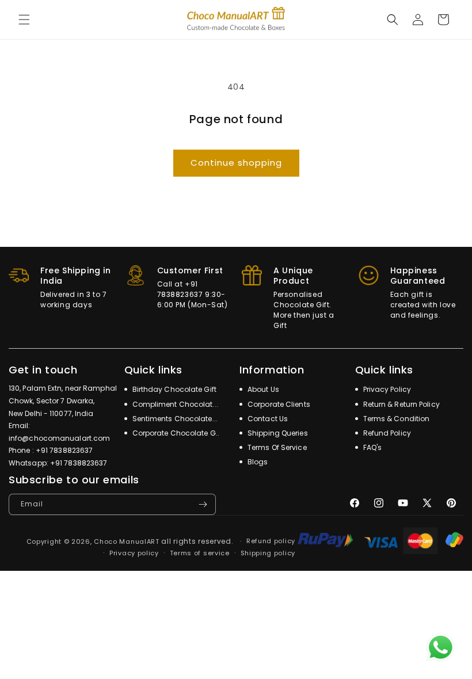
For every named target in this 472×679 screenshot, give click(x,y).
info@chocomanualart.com (59, 438)
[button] (24, 19)
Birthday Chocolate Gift (173, 389)
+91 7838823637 (64, 450)
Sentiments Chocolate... (174, 419)
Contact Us (267, 419)
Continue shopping (236, 163)
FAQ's (371, 447)
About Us (262, 389)
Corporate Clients (278, 404)
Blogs (257, 462)
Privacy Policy (386, 389)
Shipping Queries (277, 433)
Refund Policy (386, 433)
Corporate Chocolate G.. (175, 433)
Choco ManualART (126, 541)
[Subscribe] (202, 504)
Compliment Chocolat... (174, 404)
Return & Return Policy (400, 404)
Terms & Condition (395, 419)
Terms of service (200, 553)
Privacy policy (134, 553)
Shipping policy (268, 553)
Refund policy (270, 541)
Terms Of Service (276, 447)
